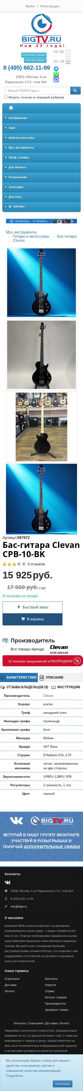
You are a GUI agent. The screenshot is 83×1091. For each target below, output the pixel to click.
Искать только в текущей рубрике (36, 97)
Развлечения (16, 177)
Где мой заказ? (35, 60)
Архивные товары (56, 1009)
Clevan (19, 240)
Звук (10, 127)
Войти (30, 6)
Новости (50, 985)
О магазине (12, 978)
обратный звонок (34, 55)
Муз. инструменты (19, 147)
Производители (55, 1003)
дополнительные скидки (52, 847)
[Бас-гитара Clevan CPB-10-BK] (41, 499)
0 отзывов (36, 564)
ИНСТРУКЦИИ (68, 687)
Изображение (16, 118)
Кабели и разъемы (20, 137)
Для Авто (13, 196)
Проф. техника (17, 157)
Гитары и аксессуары (31, 236)
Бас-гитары (67, 236)
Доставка (11, 985)
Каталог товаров (56, 997)
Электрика (14, 187)
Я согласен (62, 1083)
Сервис (50, 991)
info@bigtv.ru (19, 906)
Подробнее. (15, 1075)
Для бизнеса (15, 167)
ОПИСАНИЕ (54, 677)
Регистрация (49, 6)
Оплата (10, 991)
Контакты (51, 978)
